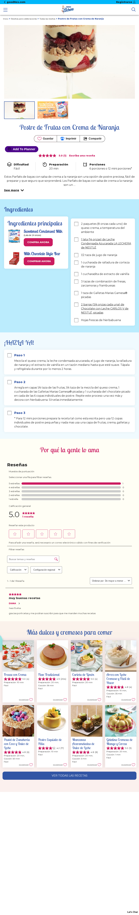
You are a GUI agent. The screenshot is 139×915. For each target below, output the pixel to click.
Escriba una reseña (82, 155)
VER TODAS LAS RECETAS (69, 775)
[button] (14, 190)
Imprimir (71, 138)
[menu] (5, 10)
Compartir (95, 138)
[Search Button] (134, 9)
